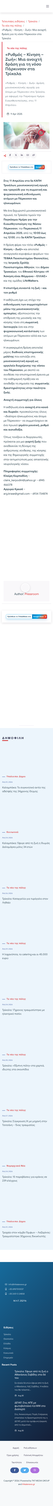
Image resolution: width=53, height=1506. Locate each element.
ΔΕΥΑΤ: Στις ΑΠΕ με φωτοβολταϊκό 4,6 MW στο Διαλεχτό (30, 1406)
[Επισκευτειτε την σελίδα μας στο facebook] (14, 1470)
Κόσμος (7, 1348)
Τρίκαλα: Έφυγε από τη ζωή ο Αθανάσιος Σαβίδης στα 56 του (31, 1374)
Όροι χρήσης (13, 1455)
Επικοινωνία (32, 1462)
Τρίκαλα (32, 21)
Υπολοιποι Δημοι (16, 776)
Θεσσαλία (8, 1339)
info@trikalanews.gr (18, 1284)
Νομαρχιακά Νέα (16, 1166)
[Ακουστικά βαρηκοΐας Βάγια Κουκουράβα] (26, 651)
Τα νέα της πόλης (12, 25)
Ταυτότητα (17, 1462)
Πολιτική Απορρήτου (33, 1455)
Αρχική (16, 1448)
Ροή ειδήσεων (30, 1448)
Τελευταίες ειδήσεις (13, 21)
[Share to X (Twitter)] (16, 155)
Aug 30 (21, 1395)
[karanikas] (26, 692)
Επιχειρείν (8, 1357)
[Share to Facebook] (10, 155)
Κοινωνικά (12, 832)
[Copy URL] (33, 155)
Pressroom (32, 594)
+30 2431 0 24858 (17, 1293)
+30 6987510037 (16, 1289)
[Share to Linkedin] (21, 155)
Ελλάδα (7, 1343)
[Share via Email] (27, 155)
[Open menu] (47, 6)
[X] (24, 1470)
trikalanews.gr (28, 1484)
